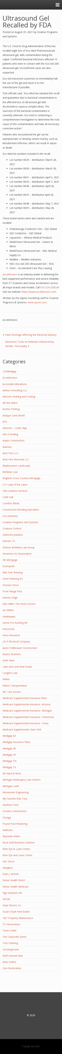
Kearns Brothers (12, 654)
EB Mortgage (10, 560)
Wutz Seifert (9, 962)
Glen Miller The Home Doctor (19, 603)
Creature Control (12, 528)
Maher (6, 679)
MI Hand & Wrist (12, 773)
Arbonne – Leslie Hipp (15, 428)
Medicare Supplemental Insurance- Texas (26, 723)
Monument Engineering (16, 792)
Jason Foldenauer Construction (20, 648)
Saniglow (8, 867)
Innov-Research (11, 635)
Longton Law (10, 673)
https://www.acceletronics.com (39, 291)
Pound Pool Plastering (15, 823)
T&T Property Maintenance (18, 918)
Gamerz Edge (10, 597)
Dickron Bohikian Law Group (18, 547)
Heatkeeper (9, 616)
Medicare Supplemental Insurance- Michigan (27, 710)
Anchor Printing (11, 409)
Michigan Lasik (11, 786)
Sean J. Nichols (11, 874)
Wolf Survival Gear (13, 955)
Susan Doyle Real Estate (16, 911)
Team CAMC (10, 930)
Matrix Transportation (15, 685)
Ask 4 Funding (10, 434)
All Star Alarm (10, 402)
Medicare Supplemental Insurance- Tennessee (28, 717)
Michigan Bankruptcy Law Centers (21, 779)
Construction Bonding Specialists (21, 509)
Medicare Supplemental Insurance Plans (25, 698)
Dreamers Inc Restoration (17, 553)
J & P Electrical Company (16, 641)
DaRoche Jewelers (13, 534)
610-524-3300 (48, 287)
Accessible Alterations (15, 384)
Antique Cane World (14, 415)
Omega (7, 817)
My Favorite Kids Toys (15, 798)
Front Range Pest (12, 591)
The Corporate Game (14, 936)
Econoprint (9, 566)
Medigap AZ (9, 735)
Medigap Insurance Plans (16, 742)
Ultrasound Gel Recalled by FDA (27, 21)
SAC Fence (8, 861)
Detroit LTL (9, 541)
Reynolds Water (11, 836)
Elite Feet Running (13, 572)
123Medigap (9, 371)
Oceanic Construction (15, 811)
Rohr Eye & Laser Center (16, 849)
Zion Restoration (12, 968)
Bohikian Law (10, 472)
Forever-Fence (11, 585)
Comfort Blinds (11, 503)
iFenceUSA (8, 629)
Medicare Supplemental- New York (22, 729)
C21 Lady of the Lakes (15, 484)
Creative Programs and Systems (20, 522)
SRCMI (6, 899)
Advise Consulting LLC (15, 390)
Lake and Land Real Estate (17, 666)
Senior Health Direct (14, 880)
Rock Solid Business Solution (19, 842)
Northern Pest (10, 804)
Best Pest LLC (10, 453)
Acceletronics (10, 274)
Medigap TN (9, 761)
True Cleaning (10, 943)
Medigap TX (9, 767)
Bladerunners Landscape (16, 465)
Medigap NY (9, 754)
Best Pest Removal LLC (16, 459)
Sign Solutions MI (12, 892)
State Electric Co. (12, 905)
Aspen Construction (13, 440)
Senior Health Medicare (16, 886)
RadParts (8, 830)
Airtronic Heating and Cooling (19, 396)
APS (5, 421)
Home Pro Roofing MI (15, 622)
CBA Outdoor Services (15, 490)
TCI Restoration (11, 924)
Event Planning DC (13, 578)
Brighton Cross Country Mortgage (21, 478)
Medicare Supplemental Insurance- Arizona (26, 704)
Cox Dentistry (10, 516)
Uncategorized (11, 949)
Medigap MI (9, 748)
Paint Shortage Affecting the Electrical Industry (30, 334)
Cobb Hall (8, 497)
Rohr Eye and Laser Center (17, 855)
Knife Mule (8, 660)
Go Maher (8, 610)
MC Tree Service (12, 691)
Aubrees (7, 447)
